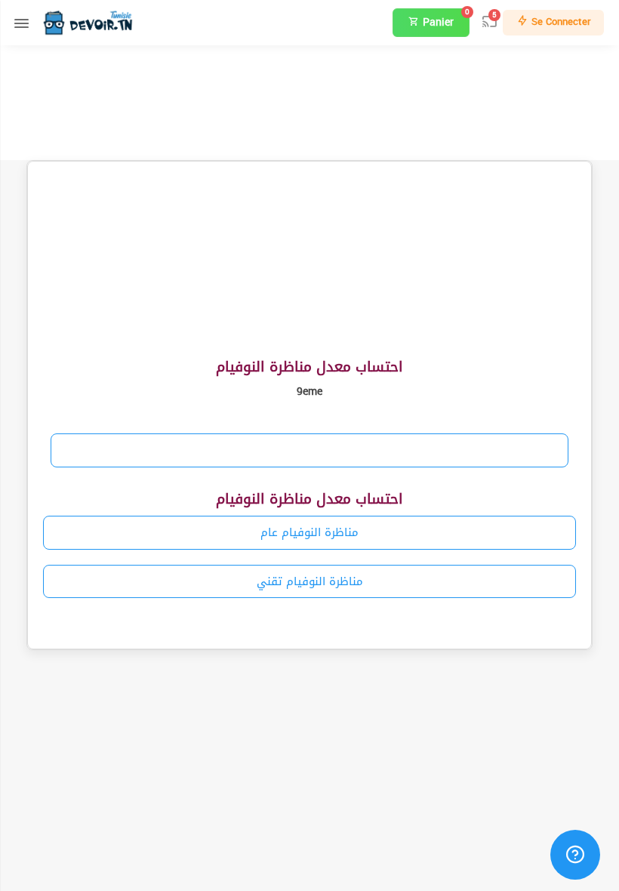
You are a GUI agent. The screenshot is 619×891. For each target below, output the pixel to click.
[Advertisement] (309, 100)
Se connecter (559, 21)
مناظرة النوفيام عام (309, 532)
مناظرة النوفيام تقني (310, 581)
